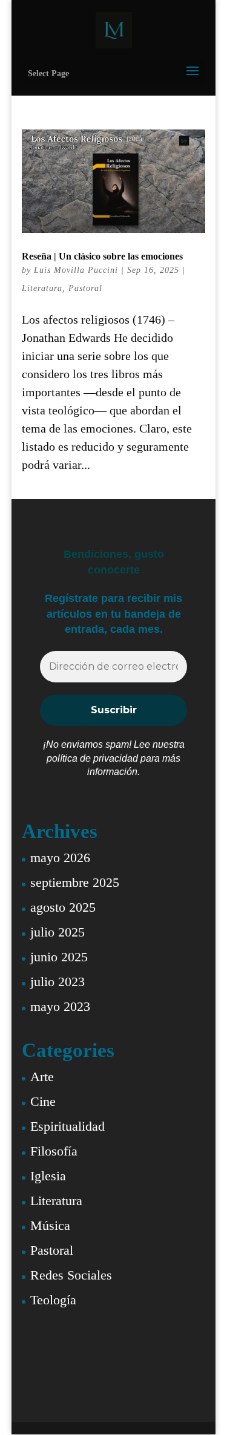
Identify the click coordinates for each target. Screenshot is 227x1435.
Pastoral (85, 288)
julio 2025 (57, 932)
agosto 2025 (63, 907)
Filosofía (53, 1151)
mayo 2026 (60, 857)
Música (50, 1225)
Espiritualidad (67, 1126)
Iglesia (48, 1175)
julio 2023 (57, 981)
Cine (43, 1101)
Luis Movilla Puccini (76, 270)
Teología (53, 1299)
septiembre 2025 (74, 882)
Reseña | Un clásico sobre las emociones (102, 256)
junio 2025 (59, 956)
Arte (42, 1076)
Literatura (42, 288)
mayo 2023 (60, 1006)
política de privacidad (92, 758)
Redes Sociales (71, 1275)
